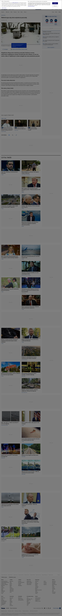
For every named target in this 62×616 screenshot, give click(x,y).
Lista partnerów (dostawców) (31, 6)
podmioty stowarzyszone (15, 2)
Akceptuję (55, 3)
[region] (31, 4)
